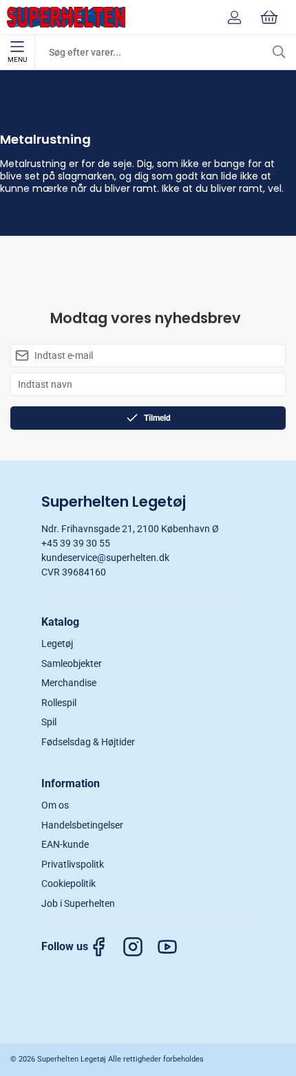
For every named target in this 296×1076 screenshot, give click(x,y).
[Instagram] (140, 947)
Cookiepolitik (68, 883)
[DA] (66, 17)
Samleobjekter (71, 663)
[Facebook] (105, 947)
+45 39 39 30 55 (75, 543)
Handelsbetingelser (82, 825)
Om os (55, 805)
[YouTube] (174, 947)
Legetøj (57, 643)
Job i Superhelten (78, 903)
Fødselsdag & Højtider (88, 741)
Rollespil (58, 702)
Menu (17, 59)
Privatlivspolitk (72, 864)
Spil (48, 721)
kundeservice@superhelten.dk (105, 557)
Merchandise (68, 682)
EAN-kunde (65, 844)
